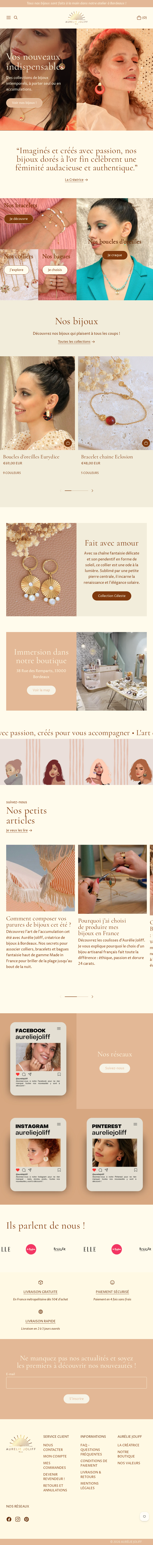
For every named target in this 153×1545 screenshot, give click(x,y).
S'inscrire (76, 1399)
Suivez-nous (114, 1068)
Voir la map (41, 690)
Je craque (115, 255)
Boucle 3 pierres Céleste (37, 531)
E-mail (10, 1374)
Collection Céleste (112, 596)
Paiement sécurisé (112, 1292)
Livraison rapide (41, 1321)
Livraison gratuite (41, 1292)
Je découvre (19, 219)
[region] (76, 415)
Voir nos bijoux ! (24, 103)
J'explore (16, 270)
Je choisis (55, 270)
